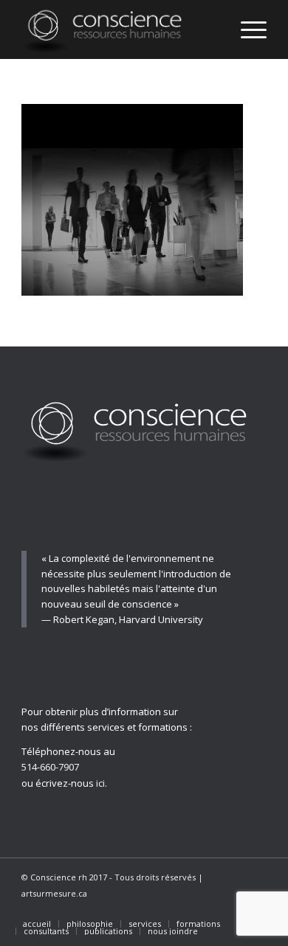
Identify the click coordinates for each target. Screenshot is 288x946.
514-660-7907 (50, 766)
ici (100, 783)
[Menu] (246, 29)
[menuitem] (37, 924)
